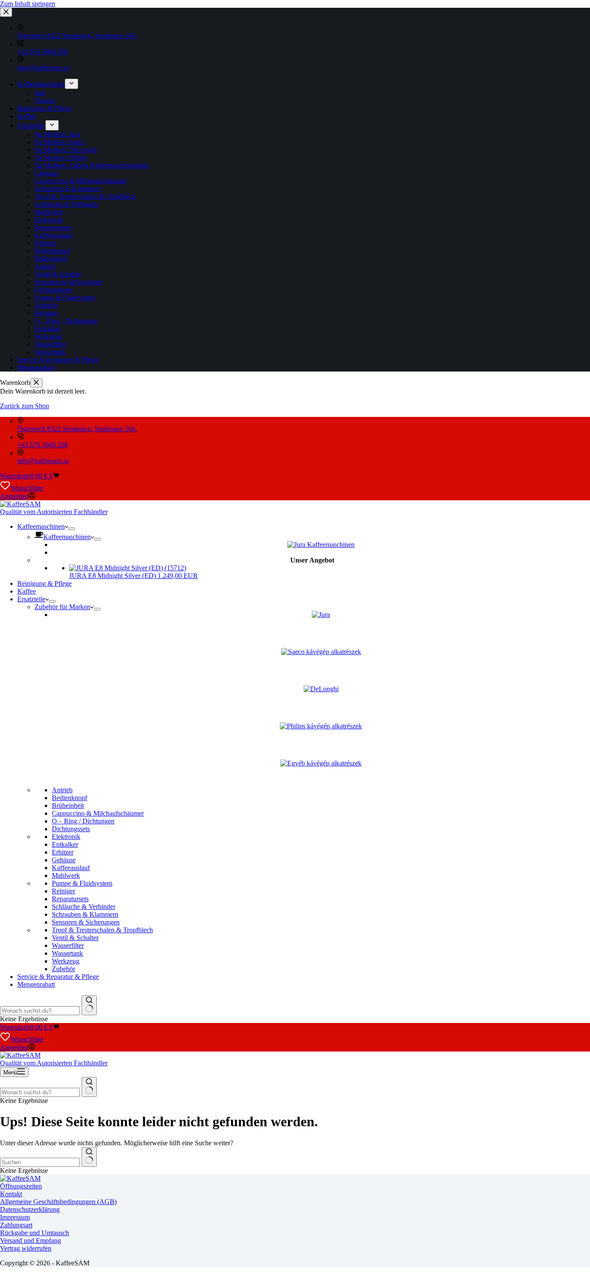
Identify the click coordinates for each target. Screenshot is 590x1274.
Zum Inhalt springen (27, 3)
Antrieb (62, 790)
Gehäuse (64, 860)
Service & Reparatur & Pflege (58, 976)
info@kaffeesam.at (43, 460)
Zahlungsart (16, 1225)
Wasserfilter (68, 945)
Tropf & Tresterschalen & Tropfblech (102, 930)
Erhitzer (62, 852)
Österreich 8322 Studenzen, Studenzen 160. (77, 428)
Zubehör (63, 968)
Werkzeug (65, 961)
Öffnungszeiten (21, 1186)
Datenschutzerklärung (30, 1209)
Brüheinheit (68, 805)
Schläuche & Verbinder (83, 906)
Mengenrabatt (36, 984)
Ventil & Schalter (75, 937)
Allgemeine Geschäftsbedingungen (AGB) (58, 1201)
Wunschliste (26, 488)
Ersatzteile (31, 599)
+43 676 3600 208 (42, 444)
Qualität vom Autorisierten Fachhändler (54, 511)
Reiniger (63, 891)
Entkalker (65, 844)
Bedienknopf (69, 797)
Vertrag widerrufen (25, 1248)
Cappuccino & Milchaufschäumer (98, 813)
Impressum (15, 1217)
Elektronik (66, 836)
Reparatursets (70, 898)
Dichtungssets (71, 828)
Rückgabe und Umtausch (34, 1232)
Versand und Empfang (30, 1240)
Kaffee (26, 591)
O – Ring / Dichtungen (83, 821)
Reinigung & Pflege (44, 583)
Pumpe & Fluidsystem (82, 883)
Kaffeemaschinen (41, 526)
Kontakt (11, 1194)
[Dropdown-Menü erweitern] (71, 528)
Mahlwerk (66, 875)
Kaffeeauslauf (71, 867)
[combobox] (40, 1010)
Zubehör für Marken (62, 606)
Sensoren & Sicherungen (86, 922)
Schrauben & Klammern (85, 914)
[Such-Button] (89, 1005)
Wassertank (67, 953)
